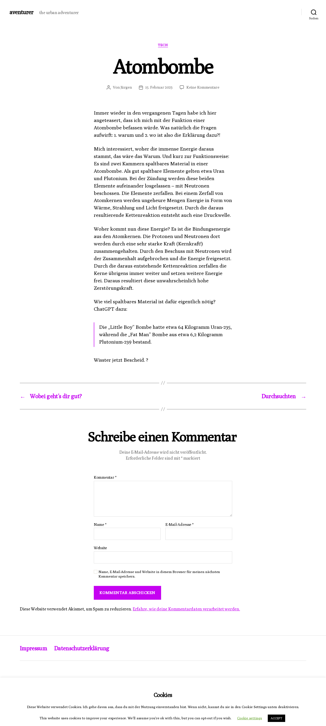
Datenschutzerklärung (82, 648)
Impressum (33, 648)
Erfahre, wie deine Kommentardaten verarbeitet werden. (186, 608)
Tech (163, 45)
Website (100, 548)
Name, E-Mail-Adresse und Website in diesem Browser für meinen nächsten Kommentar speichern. (159, 574)
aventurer (21, 12)
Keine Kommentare (202, 87)
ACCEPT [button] (276, 718)
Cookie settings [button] (249, 718)
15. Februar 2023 (159, 87)
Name (100, 525)
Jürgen (126, 87)
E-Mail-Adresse (179, 525)
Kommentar (105, 477)
